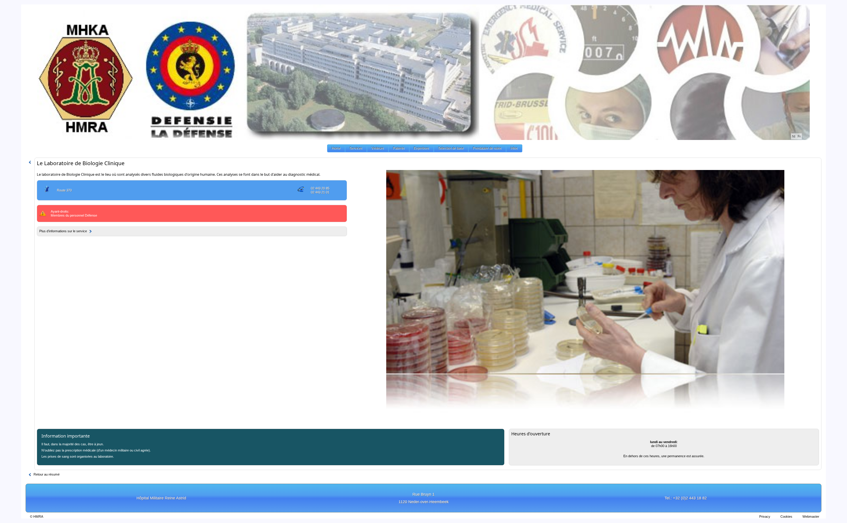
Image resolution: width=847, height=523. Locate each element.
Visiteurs (377, 148)
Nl (793, 136)
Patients (399, 148)
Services (356, 148)
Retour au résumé (47, 474)
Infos (514, 148)
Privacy (764, 516)
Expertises (421, 148)
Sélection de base (451, 148)
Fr (799, 136)
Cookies (786, 516)
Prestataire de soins (487, 148)
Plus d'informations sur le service (63, 231)
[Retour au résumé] (30, 162)
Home (336, 148)
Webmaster (810, 516)
